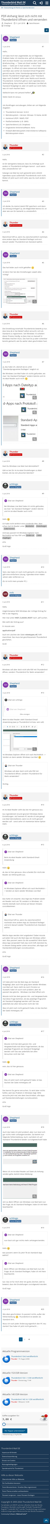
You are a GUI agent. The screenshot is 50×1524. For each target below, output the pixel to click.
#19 (42, 1228)
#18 (42, 1127)
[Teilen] (46, 30)
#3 (43, 201)
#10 (42, 567)
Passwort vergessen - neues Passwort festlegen (18, 1495)
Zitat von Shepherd (15, 501)
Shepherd (8, 23)
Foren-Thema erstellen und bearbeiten (15, 1491)
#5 (43, 262)
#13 (42, 693)
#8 (43, 461)
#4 (43, 232)
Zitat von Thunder (15, 765)
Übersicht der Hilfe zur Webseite (13, 1479)
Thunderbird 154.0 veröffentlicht (24, 1356)
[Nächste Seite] (29, 1339)
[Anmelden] (40, 3)
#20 (42, 1309)
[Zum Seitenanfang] (46, 1520)
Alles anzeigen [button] (25, 714)
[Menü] (46, 3)
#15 (42, 844)
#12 (42, 664)
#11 (42, 602)
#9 (43, 493)
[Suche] (34, 3)
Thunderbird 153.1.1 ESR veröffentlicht (27, 1378)
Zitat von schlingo (15, 700)
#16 (42, 977)
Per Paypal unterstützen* (15, 1431)
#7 (43, 362)
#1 (43, 46)
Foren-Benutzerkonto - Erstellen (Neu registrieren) (19, 1487)
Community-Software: (14, 1514)
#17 (42, 1031)
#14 (42, 805)
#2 (43, 154)
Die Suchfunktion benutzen (11, 1483)
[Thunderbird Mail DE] (13, 3)
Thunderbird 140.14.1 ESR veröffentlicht (27, 1399)
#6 (43, 323)
